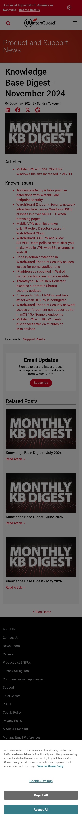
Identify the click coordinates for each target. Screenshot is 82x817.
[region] (41, 778)
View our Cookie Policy (50, 766)
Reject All (41, 795)
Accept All (41, 810)
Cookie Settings (40, 781)
